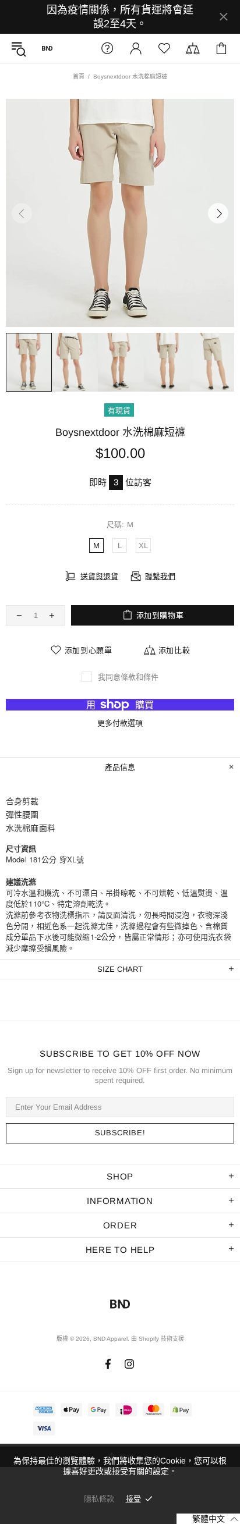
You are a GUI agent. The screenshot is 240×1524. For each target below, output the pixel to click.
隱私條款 (99, 1498)
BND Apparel (47, 48)
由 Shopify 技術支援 (157, 1338)
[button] (208, 1519)
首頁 (78, 76)
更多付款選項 (120, 723)
